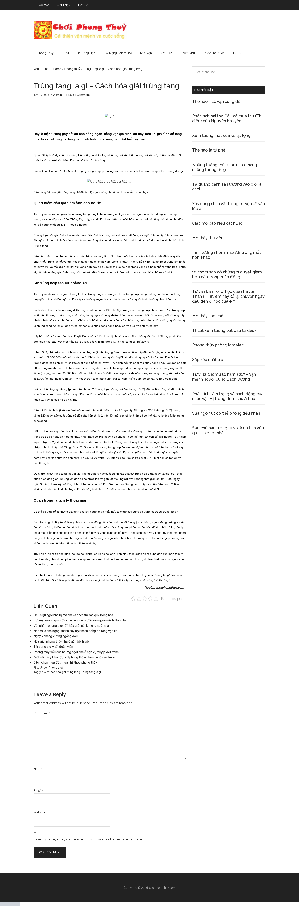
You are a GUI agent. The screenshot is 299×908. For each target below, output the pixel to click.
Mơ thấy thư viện (207, 237)
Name (39, 769)
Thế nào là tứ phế (208, 150)
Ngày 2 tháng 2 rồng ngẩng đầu (56, 636)
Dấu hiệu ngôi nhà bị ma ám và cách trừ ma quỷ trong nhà (73, 615)
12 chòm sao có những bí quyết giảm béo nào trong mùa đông (227, 274)
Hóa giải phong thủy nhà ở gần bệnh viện (62, 641)
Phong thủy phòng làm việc (218, 345)
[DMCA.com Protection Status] (10, 905)
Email (39, 791)
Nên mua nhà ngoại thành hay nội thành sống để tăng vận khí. (76, 631)
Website (39, 812)
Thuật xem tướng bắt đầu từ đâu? (224, 330)
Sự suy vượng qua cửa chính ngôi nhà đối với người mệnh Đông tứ (80, 620)
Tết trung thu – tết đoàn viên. (54, 647)
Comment (42, 713)
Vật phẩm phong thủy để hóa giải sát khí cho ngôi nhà (71, 626)
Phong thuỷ (56, 667)
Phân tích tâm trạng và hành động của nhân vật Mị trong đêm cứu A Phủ (227, 396)
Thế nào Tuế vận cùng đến (217, 101)
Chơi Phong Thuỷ (149, 30)
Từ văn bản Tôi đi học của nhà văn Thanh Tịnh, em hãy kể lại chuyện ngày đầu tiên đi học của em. (228, 296)
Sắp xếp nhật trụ (207, 359)
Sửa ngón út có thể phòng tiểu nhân (226, 413)
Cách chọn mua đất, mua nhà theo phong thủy (65, 662)
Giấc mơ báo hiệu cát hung (217, 223)
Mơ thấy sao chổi (208, 315)
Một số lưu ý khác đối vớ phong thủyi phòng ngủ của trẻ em (75, 657)
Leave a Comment (78, 94)
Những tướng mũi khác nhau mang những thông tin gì (224, 167)
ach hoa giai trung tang (65, 672)
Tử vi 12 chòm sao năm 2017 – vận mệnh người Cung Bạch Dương (224, 377)
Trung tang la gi (91, 672)
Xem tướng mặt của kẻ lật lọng (221, 135)
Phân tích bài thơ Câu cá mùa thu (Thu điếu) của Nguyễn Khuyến (228, 118)
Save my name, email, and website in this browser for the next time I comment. (90, 839)
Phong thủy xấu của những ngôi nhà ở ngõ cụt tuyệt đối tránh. (76, 652)
